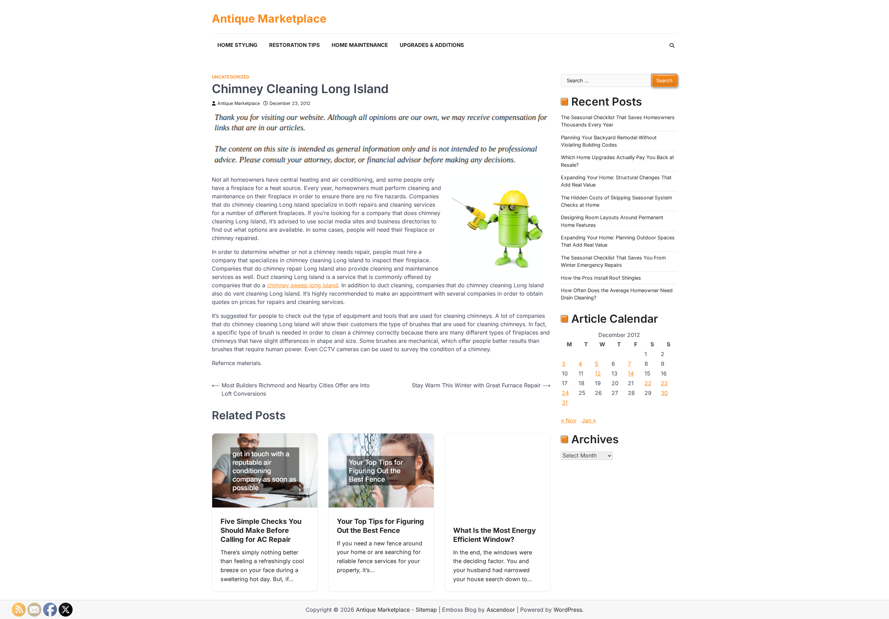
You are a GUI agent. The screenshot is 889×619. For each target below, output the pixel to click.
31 (565, 402)
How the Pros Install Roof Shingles (601, 277)
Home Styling (237, 45)
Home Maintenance (360, 45)
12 (598, 373)
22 (648, 383)
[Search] (672, 45)
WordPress (568, 609)
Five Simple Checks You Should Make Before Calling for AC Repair (261, 530)
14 (631, 373)
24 (565, 392)
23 (664, 383)
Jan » (589, 420)
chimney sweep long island (302, 285)
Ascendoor (501, 609)
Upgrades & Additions (432, 45)
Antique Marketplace (269, 18)
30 (664, 392)
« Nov (568, 420)
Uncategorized (230, 77)
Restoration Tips (294, 45)
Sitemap (426, 609)
